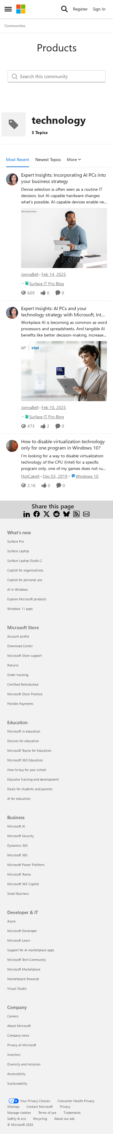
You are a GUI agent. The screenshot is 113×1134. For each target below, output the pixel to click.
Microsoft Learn (18, 940)
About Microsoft (19, 1025)
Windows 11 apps (20, 608)
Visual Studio (17, 988)
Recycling (40, 1118)
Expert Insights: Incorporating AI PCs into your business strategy (63, 178)
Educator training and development (33, 779)
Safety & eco (16, 1118)
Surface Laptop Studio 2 (24, 560)
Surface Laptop (18, 551)
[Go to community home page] (20, 9)
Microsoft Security (20, 836)
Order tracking (17, 674)
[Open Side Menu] (8, 9)
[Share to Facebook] (36, 513)
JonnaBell (29, 274)
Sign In (99, 9)
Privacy (65, 1106)
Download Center (20, 646)
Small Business (18, 893)
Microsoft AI (16, 826)
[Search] (64, 9)
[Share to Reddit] (56, 513)
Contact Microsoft (40, 1106)
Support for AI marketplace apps (30, 950)
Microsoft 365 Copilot (23, 884)
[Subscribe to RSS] (76, 513)
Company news (18, 1035)
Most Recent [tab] (17, 159)
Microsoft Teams (19, 874)
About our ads (64, 1118)
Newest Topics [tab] (48, 159)
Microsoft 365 (17, 855)
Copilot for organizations (25, 570)
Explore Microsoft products (26, 599)
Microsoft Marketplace (23, 969)
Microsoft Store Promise (24, 694)
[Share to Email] (86, 513)
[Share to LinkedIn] (27, 513)
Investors (13, 1054)
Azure (11, 921)
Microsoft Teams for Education (29, 750)
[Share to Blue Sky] (66, 513)
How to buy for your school (26, 769)
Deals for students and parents (29, 789)
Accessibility (16, 1074)
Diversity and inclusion (23, 1064)
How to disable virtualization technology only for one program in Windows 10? (63, 444)
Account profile (18, 636)
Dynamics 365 (17, 845)
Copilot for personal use (24, 580)
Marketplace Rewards (23, 979)
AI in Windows (17, 589)
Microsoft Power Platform (25, 864)
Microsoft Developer (22, 930)
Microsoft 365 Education (25, 760)
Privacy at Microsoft (21, 1045)
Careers (13, 1016)
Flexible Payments (20, 703)
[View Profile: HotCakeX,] (12, 446)
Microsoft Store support (24, 655)
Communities (15, 25)
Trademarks (72, 1112)
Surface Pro (15, 541)
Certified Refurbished (22, 684)
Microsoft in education (23, 731)
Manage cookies (19, 1112)
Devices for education (23, 741)
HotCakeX (30, 476)
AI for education (18, 798)
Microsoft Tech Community (26, 959)
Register (80, 9)
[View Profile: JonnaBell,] (12, 179)
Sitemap (13, 1106)
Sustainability (17, 1083)
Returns (13, 665)
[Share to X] (46, 513)
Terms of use (47, 1112)
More (72, 159)
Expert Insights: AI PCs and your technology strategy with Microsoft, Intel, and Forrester (63, 311)
